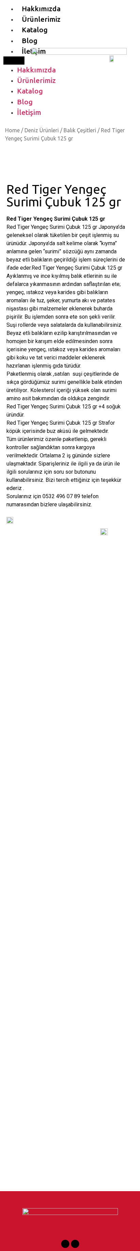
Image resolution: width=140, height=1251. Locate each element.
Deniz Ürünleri (41, 130)
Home (12, 130)
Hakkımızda (41, 9)
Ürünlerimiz (41, 19)
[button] (13, 60)
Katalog (35, 30)
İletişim (29, 112)
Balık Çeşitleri (80, 130)
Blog (29, 41)
